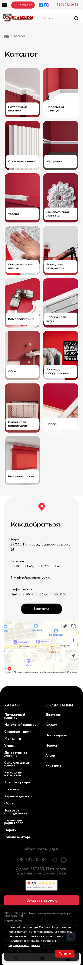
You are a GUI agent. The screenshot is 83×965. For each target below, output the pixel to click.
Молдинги (12, 738)
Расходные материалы (12, 774)
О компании (59, 705)
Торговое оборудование (15, 812)
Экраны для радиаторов (13, 822)
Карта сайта (13, 921)
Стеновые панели (17, 731)
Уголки (10, 745)
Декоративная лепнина (15, 754)
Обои (8, 803)
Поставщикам (56, 735)
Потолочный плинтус (14, 716)
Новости (52, 745)
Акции (50, 755)
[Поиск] (76, 18)
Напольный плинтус (20, 724)
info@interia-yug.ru (41, 849)
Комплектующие (17, 782)
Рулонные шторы (17, 837)
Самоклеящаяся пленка (16, 764)
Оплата (51, 725)
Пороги (10, 830)
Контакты (41, 608)
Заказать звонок (41, 900)
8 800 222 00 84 (67, 5)
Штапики (11, 789)
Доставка (53, 714)
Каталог (25, 5)
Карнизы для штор (19, 796)
